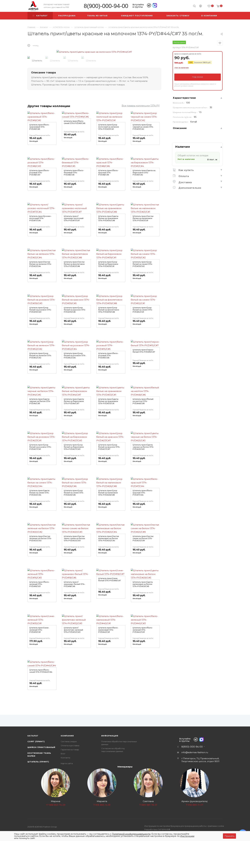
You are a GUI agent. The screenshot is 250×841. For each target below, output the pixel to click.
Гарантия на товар (70, 749)
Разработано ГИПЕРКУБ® (157, 829)
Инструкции (187, 836)
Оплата (183, 176)
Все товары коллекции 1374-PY (141, 105)
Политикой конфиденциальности (131, 833)
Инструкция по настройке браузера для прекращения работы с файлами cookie (184, 826)
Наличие (182, 146)
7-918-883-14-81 (102, 804)
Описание (180, 128)
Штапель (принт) (38, 762)
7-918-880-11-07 (194, 804)
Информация (109, 736)
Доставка (185, 182)
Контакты (65, 757)
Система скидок (69, 741)
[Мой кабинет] (200, 6)
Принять (229, 836)
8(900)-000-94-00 (106, 6)
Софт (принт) (36, 741)
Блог (63, 753)
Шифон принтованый (41, 747)
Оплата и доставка (70, 745)
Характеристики (184, 98)
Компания (67, 736)
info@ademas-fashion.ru (194, 752)
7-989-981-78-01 (148, 804)
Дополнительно (189, 188)
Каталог (32, 736)
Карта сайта (67, 763)
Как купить (186, 170)
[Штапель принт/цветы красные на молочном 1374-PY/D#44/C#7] (94, 52)
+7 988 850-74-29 (55, 804)
